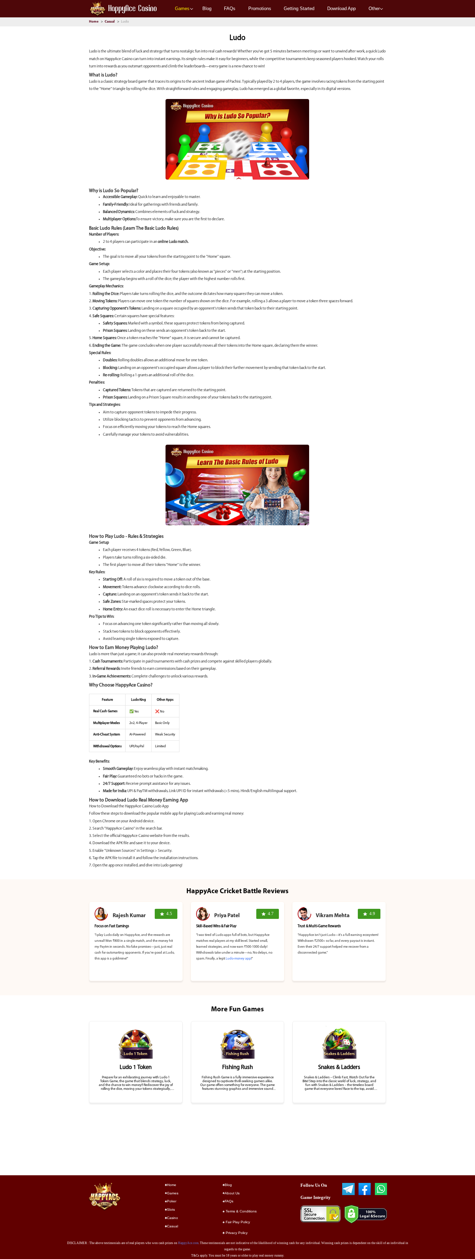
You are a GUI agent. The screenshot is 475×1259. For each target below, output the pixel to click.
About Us (232, 1193)
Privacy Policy (236, 1233)
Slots (171, 1209)
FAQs (229, 8)
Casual (110, 21)
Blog (206, 8)
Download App (341, 8)
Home (94, 21)
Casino (172, 1218)
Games (182, 8)
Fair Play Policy (237, 1222)
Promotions (259, 8)
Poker (171, 1201)
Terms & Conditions (241, 1211)
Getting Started (299, 8)
